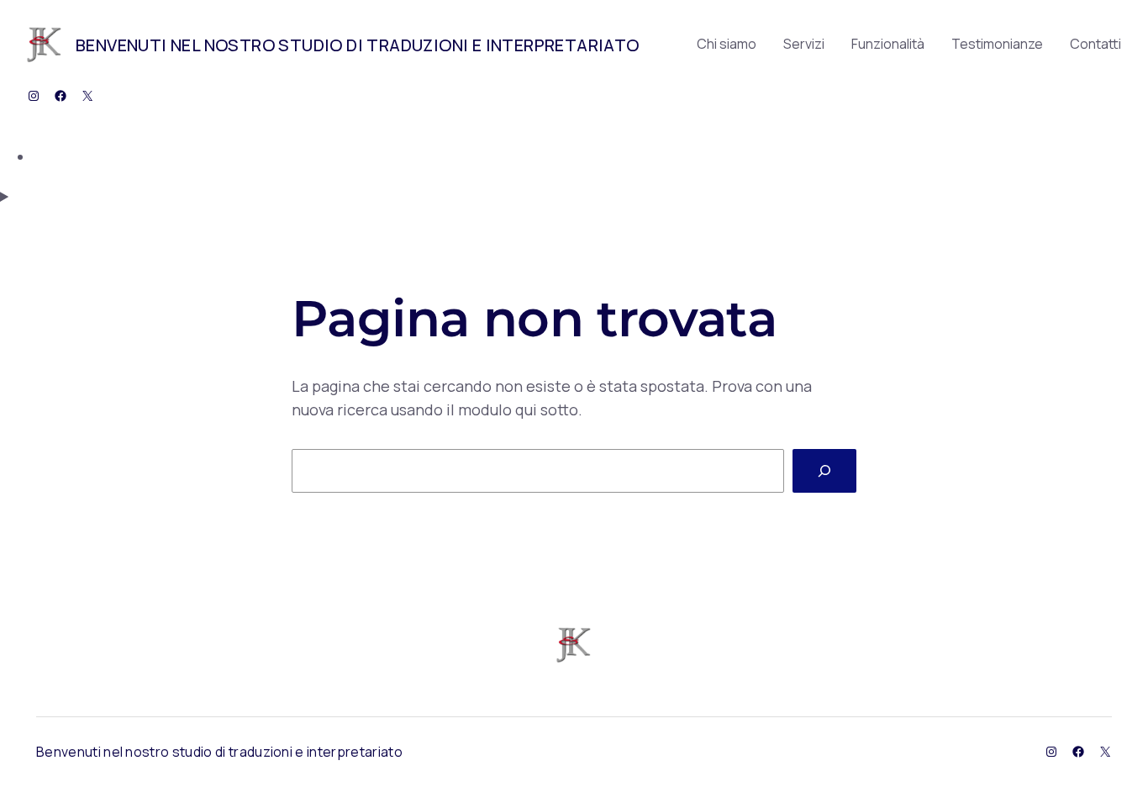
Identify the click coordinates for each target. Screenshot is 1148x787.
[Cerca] (824, 471)
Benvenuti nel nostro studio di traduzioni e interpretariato (358, 45)
